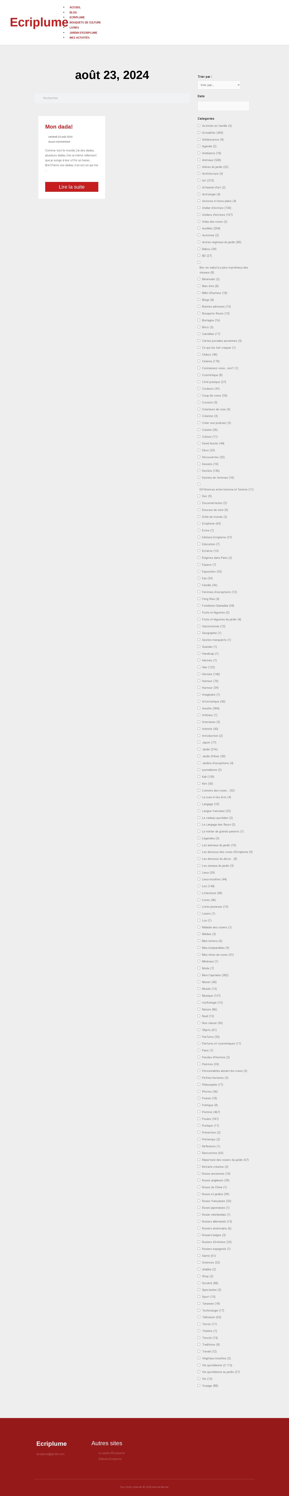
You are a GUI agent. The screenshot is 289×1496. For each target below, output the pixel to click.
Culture (210, 436)
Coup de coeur (214, 395)
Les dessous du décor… (219, 859)
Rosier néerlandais (216, 1214)
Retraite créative (215, 1167)
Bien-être (210, 286)
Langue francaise (216, 811)
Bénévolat (211, 279)
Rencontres (212, 1153)
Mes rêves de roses (218, 955)
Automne (210, 235)
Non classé (212, 1023)
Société (210, 1283)
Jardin (210, 749)
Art (208, 180)
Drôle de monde (214, 517)
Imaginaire (211, 694)
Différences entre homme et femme (227, 489)
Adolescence (213, 139)
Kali (208, 777)
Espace (209, 564)
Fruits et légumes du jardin (221, 619)
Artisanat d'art (213, 187)
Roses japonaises (216, 1208)
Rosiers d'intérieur (217, 1242)
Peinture (210, 1064)
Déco (208, 450)
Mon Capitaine (215, 975)
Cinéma (211, 361)
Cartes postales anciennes (222, 341)
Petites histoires (215, 1078)
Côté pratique (214, 382)
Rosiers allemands (217, 1221)
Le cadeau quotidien (217, 818)
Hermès (209, 660)
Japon (209, 742)
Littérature (212, 893)
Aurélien (211, 228)
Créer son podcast (216, 423)
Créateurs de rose (216, 409)
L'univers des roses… (218, 790)
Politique (210, 1105)
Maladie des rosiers (217, 927)
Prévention (211, 1132)
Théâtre (209, 1331)
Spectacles (211, 1290)
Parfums (211, 1037)
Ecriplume (39, 22)
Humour (210, 688)
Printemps (211, 1139)
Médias (209, 934)
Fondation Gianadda (218, 605)
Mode (208, 968)
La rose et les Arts (216, 797)
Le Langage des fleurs (218, 824)
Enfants (210, 551)
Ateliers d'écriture (217, 215)
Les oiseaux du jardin (218, 866)
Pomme (211, 1112)
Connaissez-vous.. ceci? (220, 368)
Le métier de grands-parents (223, 831)
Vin (207, 1379)
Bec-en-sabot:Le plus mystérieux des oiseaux (224, 270)
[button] (176, 2)
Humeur (210, 681)
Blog (73, 12)
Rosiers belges (214, 1235)
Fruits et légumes (215, 612)
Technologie (213, 1310)
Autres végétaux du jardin (221, 242)
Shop (207, 1276)
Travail (209, 1351)
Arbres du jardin (215, 167)
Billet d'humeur (214, 293)
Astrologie (211, 194)
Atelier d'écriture (216, 208)
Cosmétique (212, 375)
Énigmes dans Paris (217, 558)
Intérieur (209, 715)
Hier (208, 667)
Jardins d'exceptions (217, 763)
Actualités (212, 132)
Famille (209, 585)
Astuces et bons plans (219, 201)
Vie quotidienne (217, 1365)
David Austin (213, 443)
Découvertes (213, 457)
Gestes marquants (216, 640)
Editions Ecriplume (217, 537)
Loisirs (208, 913)
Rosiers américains (216, 1228)
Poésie (209, 1098)
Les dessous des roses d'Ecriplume (227, 852)
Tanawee (211, 1303)
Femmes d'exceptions (219, 592)
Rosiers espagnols (216, 1249)
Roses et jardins (215, 1194)
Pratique (210, 1125)
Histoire (211, 674)
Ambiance (211, 153)
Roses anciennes (216, 1173)
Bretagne (211, 320)
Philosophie (212, 1084)
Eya (207, 578)
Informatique (213, 701)
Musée (209, 989)
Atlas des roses (214, 221)
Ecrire (208, 530)
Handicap (210, 653)
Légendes (210, 838)
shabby (209, 1269)
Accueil (75, 7)
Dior (207, 496)
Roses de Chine (214, 1187)
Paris (207, 1050)
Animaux (211, 160)
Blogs (208, 300)
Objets (209, 1030)
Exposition (212, 571)
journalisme (212, 770)
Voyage (210, 1386)
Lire (208, 886)
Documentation (214, 503)
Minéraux (210, 961)
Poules (210, 1119)
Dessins (210, 464)
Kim (207, 783)
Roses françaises (216, 1201)
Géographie (211, 633)
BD (207, 256)
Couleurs (211, 388)
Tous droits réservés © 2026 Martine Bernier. (144, 1487)
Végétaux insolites (216, 1358)
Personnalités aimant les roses (224, 1071)
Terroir (209, 1324)
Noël (208, 1016)
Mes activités (80, 37)
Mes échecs (212, 941)
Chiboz (209, 354)
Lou (207, 920)
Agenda (209, 146)
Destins (211, 471)
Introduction (212, 736)
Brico (207, 327)
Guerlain (209, 647)
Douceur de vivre (215, 510)
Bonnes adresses (216, 306)
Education (211, 544)
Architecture (212, 173)
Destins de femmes (218, 477)
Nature (209, 1009)
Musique (211, 995)
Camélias (211, 334)
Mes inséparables (215, 948)
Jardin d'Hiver (213, 756)
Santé (209, 1256)
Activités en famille (217, 126)
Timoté (210, 1338)
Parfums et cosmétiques (221, 1043)
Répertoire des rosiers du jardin (225, 1160)
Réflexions (211, 1146)
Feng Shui (210, 599)
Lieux (208, 872)
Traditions (211, 1344)
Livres (74, 27)
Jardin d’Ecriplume (83, 32)
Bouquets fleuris (216, 313)
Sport (208, 1297)
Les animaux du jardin (219, 845)
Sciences (211, 1262)
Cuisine (210, 430)
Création (210, 416)
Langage (210, 804)
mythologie (212, 1002)
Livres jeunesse (215, 906)
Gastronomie (213, 626)
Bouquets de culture (85, 22)
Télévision (211, 1317)
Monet (209, 982)
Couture (209, 402)
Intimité (210, 729)
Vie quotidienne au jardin (221, 1372)
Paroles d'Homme (216, 1057)
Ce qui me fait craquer (219, 347)
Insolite (210, 708)
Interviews (211, 722)
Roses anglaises (215, 1180)
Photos (210, 1091)
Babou (209, 249)
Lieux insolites (214, 879)
